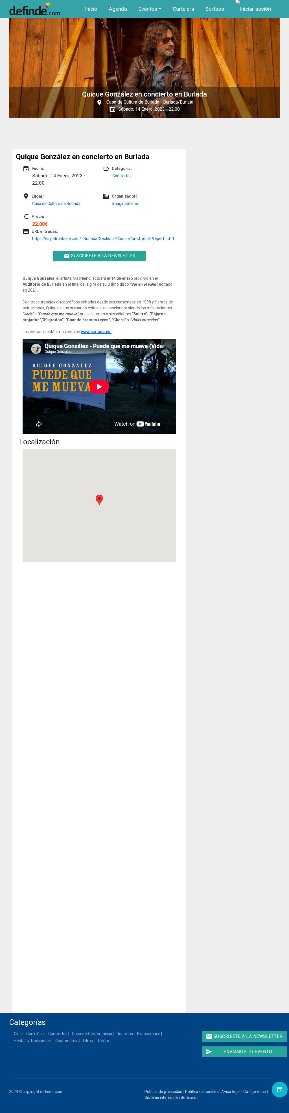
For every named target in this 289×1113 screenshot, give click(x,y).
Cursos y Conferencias (92, 1033)
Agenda (118, 9)
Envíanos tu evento (239, 1051)
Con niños (35, 1033)
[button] (99, 500)
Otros (88, 1040)
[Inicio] (36, 9)
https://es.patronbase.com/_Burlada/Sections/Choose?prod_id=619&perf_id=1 (103, 238)
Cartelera (183, 9)
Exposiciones (149, 1033)
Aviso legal (230, 1091)
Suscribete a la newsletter (99, 256)
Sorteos (214, 9)
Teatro (103, 1040)
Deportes (125, 1033)
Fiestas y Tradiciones (32, 1040)
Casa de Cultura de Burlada (132, 102)
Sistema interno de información (172, 1097)
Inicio (91, 9)
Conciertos (122, 176)
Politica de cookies (202, 1091)
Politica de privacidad (163, 1091)
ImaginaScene (125, 203)
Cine (18, 1033)
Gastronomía (67, 1040)
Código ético (254, 1091)
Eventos (147, 9)
